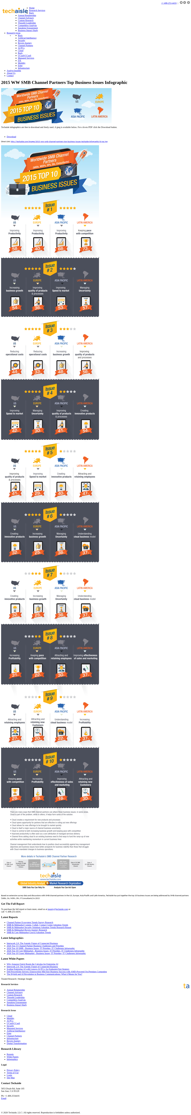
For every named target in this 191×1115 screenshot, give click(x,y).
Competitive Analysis (16, 1000)
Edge (9, 1033)
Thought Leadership (16, 997)
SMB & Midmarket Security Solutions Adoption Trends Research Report (39, 927)
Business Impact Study (17, 1005)
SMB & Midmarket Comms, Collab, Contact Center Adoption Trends (37, 925)
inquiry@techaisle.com (58, 909)
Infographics (12, 1059)
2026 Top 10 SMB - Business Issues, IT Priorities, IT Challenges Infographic (41, 948)
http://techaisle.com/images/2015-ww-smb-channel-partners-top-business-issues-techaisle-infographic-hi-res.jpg (59, 142)
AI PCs (10, 1021)
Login (9, 1075)
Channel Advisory (15, 992)
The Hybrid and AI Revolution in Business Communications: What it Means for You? (44, 974)
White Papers (12, 1057)
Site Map (11, 1078)
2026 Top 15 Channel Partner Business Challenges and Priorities (35, 946)
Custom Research (14, 995)
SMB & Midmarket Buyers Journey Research (27, 930)
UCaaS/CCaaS (13, 1023)
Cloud (9, 1016)
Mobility (10, 1018)
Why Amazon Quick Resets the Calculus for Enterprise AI (32, 964)
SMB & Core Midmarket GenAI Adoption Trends (29, 932)
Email (3, 1098)
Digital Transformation (17, 1043)
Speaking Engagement (17, 1002)
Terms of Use (13, 1073)
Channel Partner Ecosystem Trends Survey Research (30, 922)
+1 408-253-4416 (169, 3)
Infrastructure (12, 1038)
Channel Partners (14, 1036)
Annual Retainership (16, 990)
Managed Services (15, 1028)
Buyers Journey (14, 1041)
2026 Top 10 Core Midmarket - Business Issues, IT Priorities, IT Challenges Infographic (46, 951)
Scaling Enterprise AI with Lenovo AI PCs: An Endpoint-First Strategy (38, 969)
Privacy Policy (13, 1070)
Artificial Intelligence (16, 1031)
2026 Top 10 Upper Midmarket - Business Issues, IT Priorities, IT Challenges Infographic (46, 953)
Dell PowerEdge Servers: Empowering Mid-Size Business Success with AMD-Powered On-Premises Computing (57, 971)
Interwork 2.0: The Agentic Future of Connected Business (32, 943)
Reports (10, 1054)
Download (11, 136)
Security (10, 1026)
